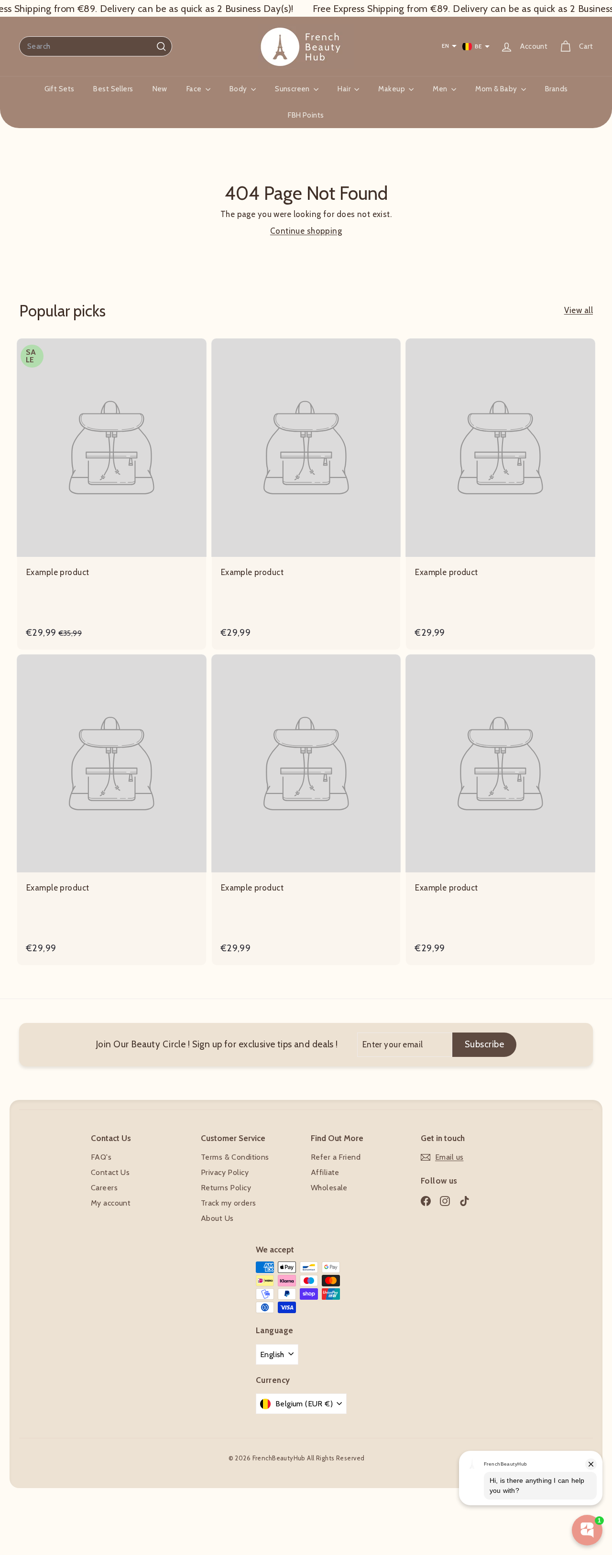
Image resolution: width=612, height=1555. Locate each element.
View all (578, 310)
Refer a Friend (336, 1157)
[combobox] (95, 46)
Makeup (392, 89)
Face (194, 89)
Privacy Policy (225, 1172)
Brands (556, 89)
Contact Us (110, 1172)
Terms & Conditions (235, 1157)
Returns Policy (226, 1187)
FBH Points (306, 115)
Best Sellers (113, 89)
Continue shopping (306, 231)
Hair (345, 89)
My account (111, 1202)
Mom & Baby (497, 89)
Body (239, 89)
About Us (217, 1218)
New (160, 89)
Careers (104, 1187)
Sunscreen (293, 89)
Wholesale (329, 1187)
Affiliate (325, 1172)
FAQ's (101, 1157)
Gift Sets (59, 89)
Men (441, 89)
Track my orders (228, 1202)
